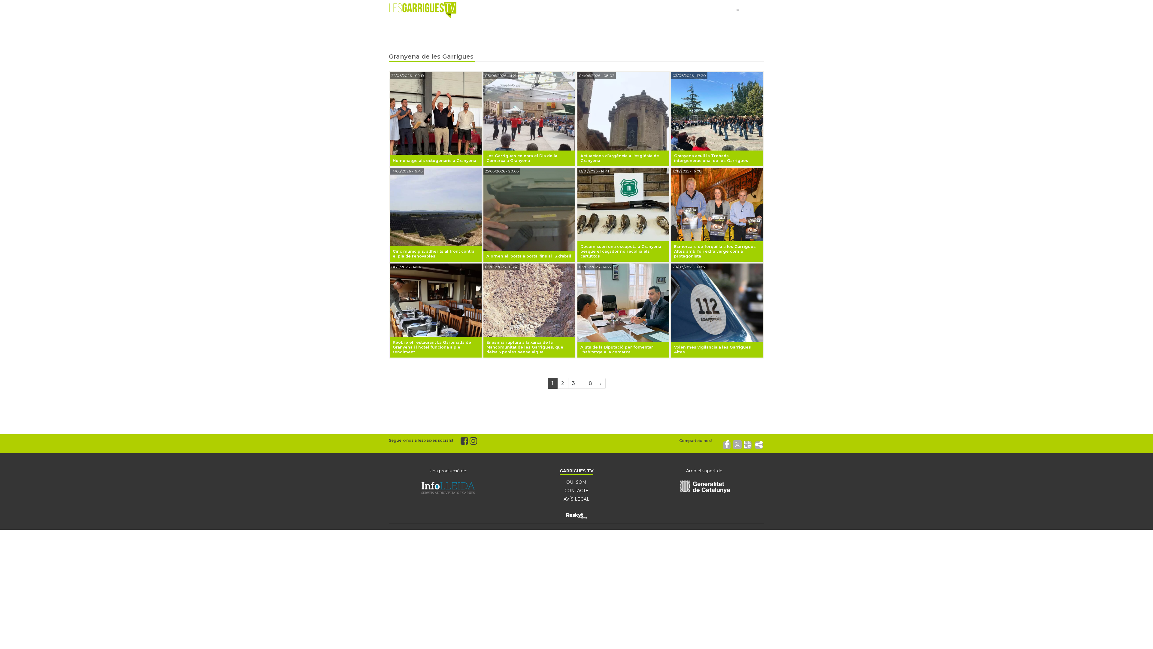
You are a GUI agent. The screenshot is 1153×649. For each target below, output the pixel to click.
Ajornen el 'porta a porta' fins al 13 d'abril (528, 256)
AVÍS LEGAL (576, 499)
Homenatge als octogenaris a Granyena (434, 160)
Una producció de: (448, 471)
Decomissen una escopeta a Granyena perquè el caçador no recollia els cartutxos (620, 251)
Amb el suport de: (704, 471)
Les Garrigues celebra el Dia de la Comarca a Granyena (521, 158)
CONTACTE (576, 490)
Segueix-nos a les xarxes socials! (421, 440)
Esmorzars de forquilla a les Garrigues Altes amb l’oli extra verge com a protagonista (715, 251)
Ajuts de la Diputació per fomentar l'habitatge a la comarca (616, 349)
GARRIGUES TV (576, 471)
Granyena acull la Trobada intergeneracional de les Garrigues (711, 158)
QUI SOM (576, 482)
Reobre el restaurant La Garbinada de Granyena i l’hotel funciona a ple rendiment (432, 347)
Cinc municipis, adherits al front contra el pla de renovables (433, 253)
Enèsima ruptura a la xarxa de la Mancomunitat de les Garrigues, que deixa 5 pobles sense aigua (524, 347)
